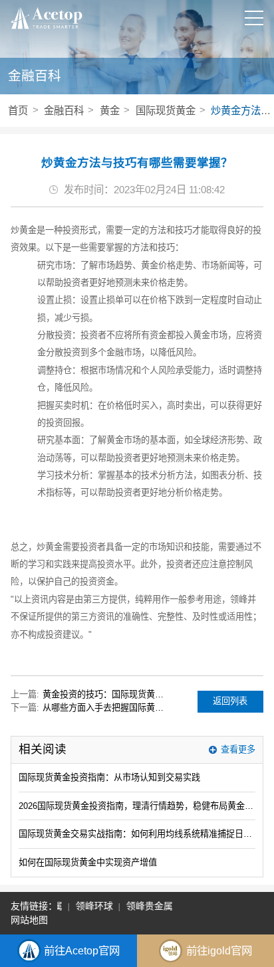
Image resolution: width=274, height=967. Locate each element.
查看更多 (238, 749)
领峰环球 (92, 906)
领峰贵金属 (147, 906)
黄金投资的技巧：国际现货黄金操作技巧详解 (107, 694)
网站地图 (29, 920)
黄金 (110, 110)
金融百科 (64, 110)
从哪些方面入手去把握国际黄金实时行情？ (107, 708)
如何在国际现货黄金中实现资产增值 (88, 862)
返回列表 (230, 701)
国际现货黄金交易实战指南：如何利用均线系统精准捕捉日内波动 (137, 834)
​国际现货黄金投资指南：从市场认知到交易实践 (109, 777)
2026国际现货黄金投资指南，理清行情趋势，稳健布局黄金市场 (137, 806)
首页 (18, 110)
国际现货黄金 (166, 110)
